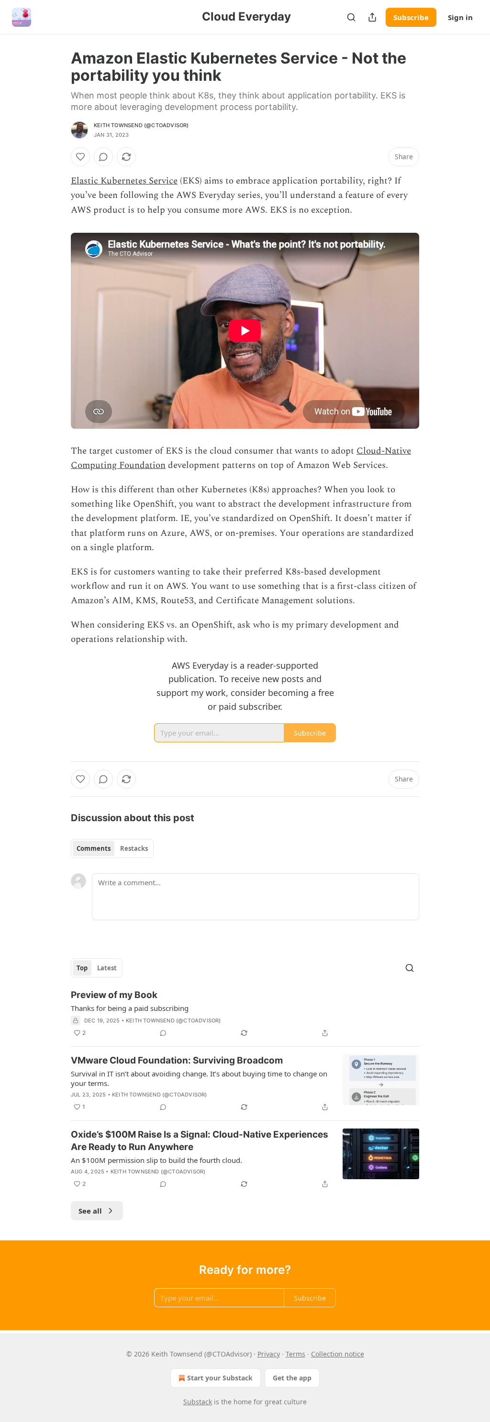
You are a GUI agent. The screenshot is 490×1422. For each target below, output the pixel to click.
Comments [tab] (94, 848)
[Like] (80, 156)
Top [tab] (82, 968)
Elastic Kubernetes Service (124, 181)
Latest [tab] (107, 968)
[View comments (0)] (103, 156)
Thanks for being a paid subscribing (130, 1008)
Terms (295, 1353)
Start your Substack (220, 1377)
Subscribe (411, 17)
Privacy (268, 1353)
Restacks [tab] (134, 848)
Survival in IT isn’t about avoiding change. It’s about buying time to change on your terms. (199, 1078)
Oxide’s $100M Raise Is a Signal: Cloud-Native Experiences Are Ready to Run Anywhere (199, 1140)
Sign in (460, 17)
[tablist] (112, 848)
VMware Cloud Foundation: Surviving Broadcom (177, 1060)
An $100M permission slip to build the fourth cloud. (156, 1160)
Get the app (292, 1377)
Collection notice (337, 1353)
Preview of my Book (114, 994)
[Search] (351, 17)
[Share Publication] (372, 17)
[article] (245, 1013)
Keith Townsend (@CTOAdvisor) (141, 125)
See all (90, 1211)
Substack (197, 1401)
